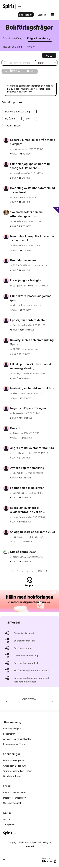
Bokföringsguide (23, 648)
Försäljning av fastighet (26, 280)
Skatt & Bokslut (13, 125)
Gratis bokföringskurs (13, 760)
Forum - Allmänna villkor (14, 792)
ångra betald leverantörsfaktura (32, 447)
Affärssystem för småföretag (17, 739)
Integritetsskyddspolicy (14, 797)
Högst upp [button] (4, 859)
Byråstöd (10, 118)
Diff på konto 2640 (23, 551)
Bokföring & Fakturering (17, 111)
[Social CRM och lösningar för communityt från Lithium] (49, 860)
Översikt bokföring (12, 38)
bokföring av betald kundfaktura (32, 388)
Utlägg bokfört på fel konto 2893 (32, 531)
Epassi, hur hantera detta (27, 320)
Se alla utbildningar (12, 776)
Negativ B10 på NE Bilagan (28, 408)
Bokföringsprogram (24, 640)
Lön (28, 118)
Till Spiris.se (9, 824)
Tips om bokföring (12, 46)
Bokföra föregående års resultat (31, 670)
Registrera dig (26, 14)
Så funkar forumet (24, 633)
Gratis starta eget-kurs (14, 765)
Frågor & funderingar (40, 38)
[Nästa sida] (46, 571)
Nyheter (31, 46)
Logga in (42, 14)
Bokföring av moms (23, 260)
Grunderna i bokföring (26, 655)
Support (7, 819)
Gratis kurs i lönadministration (17, 771)
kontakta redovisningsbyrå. (20, 91)
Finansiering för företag (14, 744)
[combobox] (29, 63)
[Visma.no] (12, 6)
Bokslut (15, 428)
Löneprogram (9, 733)
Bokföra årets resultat (26, 663)
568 (40, 571)
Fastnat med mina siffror (27, 487)
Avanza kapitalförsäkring (27, 467)
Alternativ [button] (49, 56)
